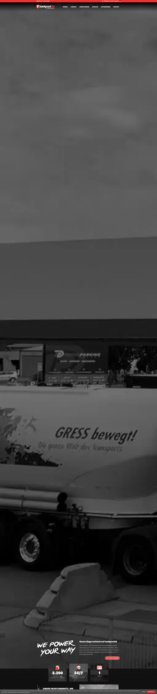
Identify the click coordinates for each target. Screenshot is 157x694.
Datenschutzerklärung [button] (25, 692)
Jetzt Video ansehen (112, 658)
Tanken (65, 7)
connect (74, 7)
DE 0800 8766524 (46, 1)
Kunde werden (84, 7)
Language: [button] (116, 1)
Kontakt (116, 7)
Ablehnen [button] (144, 691)
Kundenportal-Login (108, 1)
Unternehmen (105, 7)
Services (95, 7)
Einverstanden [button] (151, 691)
